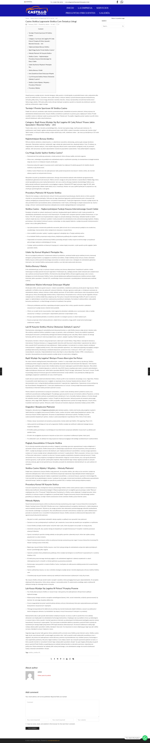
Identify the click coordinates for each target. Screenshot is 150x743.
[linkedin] (66, 659)
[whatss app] (121, 2)
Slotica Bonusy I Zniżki (35, 70)
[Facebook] (117, 2)
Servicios (102, 8)
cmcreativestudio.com (54, 740)
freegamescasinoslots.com (50, 410)
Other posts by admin (44, 675)
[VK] (57, 659)
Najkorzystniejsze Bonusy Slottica (39, 47)
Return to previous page (118, 18)
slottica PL (37, 652)
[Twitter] (52, 659)
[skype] (73, 659)
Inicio (70, 8)
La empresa (85, 8)
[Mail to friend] (63, 659)
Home (27, 18)
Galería (104, 13)
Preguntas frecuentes (80, 13)
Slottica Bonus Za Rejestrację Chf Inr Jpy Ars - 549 (43, 18)
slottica (31, 652)
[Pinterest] (60, 659)
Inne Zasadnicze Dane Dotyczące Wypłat (41, 73)
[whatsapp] (70, 659)
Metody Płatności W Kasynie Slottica (40, 53)
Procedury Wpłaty (34, 88)
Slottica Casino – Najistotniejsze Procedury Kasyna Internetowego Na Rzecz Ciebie (40, 59)
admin (47, 24)
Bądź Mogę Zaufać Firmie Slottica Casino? (41, 50)
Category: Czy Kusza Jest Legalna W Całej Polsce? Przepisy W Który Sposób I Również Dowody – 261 (41, 41)
